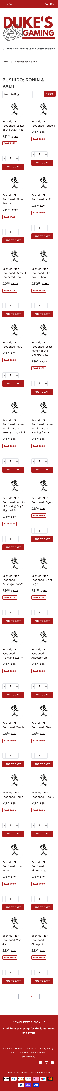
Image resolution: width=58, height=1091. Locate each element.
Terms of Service (19, 1052)
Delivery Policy (27, 1056)
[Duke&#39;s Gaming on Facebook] (41, 1063)
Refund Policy (38, 1052)
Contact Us (30, 1048)
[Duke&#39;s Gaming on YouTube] (52, 1063)
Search (18, 1048)
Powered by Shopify (41, 1072)
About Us (7, 1048)
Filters (49, 94)
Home (5, 61)
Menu (9, 3)
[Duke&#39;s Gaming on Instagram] (46, 1063)
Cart (52, 3)
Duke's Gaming (20, 1072)
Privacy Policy (46, 1048)
